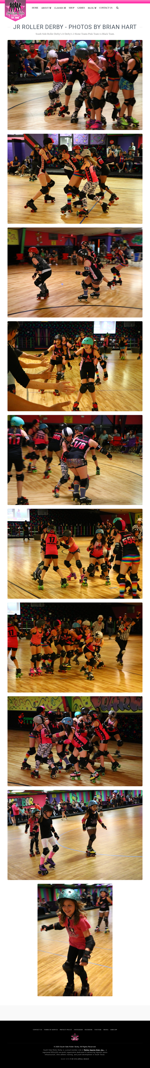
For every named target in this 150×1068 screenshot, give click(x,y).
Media (105, 1029)
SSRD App (113, 1029)
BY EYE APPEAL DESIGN (80, 1059)
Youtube (97, 1029)
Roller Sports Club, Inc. (94, 1050)
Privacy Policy (66, 1029)
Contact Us (37, 1029)
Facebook (88, 1029)
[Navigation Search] (116, 7)
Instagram (78, 1029)
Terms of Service (51, 1029)
